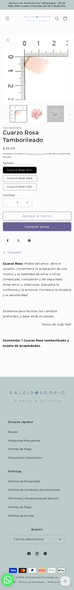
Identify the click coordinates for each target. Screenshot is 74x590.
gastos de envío (36, 153)
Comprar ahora (37, 226)
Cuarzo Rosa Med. (20, 178)
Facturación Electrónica (25, 457)
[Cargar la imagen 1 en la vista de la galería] (18, 113)
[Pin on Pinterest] (29, 240)
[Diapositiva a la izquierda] (4, 114)
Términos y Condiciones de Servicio (33, 498)
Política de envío (57, 582)
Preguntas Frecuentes (24, 440)
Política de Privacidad (24, 481)
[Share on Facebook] (8, 240)
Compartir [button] (14, 252)
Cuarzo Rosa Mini (20, 170)
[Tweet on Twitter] (18, 240)
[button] (7, 18)
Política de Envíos (21, 515)
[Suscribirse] (60, 539)
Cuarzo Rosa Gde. (20, 186)
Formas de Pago (20, 449)
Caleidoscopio (33, 577)
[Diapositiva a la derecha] (69, 114)
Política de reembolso (31, 582)
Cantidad (9, 195)
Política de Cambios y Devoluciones (34, 489)
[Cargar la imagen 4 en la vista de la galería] (55, 113)
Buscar (13, 431)
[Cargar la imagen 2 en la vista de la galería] (37, 113)
